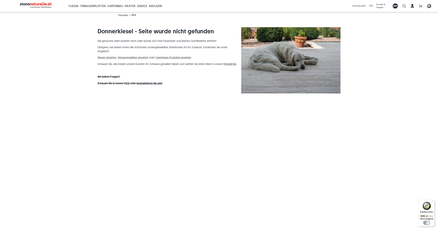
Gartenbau (115, 6)
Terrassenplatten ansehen (133, 57)
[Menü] (432, 202)
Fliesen (73, 6)
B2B (395, 5)
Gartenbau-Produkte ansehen (173, 57)
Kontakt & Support (380, 6)
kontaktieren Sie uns (149, 83)
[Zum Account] (412, 6)
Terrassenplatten (93, 6)
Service (142, 6)
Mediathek (230, 64)
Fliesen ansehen (107, 57)
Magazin (155, 6)
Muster (130, 6)
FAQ (371, 5)
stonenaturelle (359, 5)
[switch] (426, 223)
